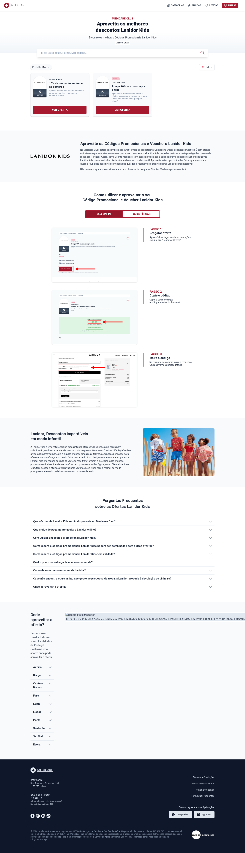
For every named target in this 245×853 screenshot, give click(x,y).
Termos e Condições (203, 777)
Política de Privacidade (202, 783)
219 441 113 (36, 798)
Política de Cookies (204, 789)
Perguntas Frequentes (202, 796)
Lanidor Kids (55, 79)
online (115, 79)
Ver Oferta (60, 109)
